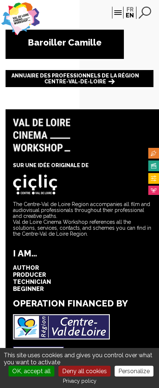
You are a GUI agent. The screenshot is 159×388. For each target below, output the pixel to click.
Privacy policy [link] (80, 381)
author (26, 267)
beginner (28, 288)
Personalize (134, 371)
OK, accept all (31, 371)
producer (29, 274)
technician (32, 281)
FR (129, 9)
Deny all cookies (84, 371)
